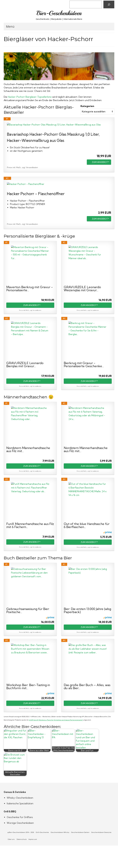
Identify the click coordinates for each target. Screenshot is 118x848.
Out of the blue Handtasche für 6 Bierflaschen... (86, 525)
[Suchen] (108, 4)
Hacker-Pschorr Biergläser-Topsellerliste (30, 96)
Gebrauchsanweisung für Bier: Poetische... (27, 610)
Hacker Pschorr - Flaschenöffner (36, 193)
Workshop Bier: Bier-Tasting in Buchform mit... (28, 686)
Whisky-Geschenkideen (20, 797)
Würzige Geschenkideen (20, 822)
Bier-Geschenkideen (59, 13)
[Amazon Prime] (107, 532)
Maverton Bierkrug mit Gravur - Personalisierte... (29, 289)
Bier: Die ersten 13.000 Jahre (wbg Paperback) (87, 610)
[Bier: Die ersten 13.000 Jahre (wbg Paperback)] (88, 586)
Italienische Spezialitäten (20, 803)
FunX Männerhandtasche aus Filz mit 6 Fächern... (30, 525)
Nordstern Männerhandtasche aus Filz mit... (28, 449)
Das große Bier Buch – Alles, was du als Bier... (87, 686)
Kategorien (87, 106)
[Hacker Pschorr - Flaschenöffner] (59, 184)
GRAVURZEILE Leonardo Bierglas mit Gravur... (24, 364)
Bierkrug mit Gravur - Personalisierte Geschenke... (84, 364)
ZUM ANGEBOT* (100, 162)
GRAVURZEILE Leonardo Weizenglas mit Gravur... (82, 289)
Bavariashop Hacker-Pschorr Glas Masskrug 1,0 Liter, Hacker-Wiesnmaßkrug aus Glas (53, 137)
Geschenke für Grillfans (20, 817)
